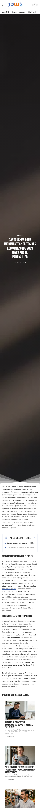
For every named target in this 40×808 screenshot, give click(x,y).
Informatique (12, 703)
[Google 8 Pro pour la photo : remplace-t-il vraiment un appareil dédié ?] (20, 798)
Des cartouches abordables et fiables (20, 543)
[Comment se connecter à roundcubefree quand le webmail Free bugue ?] (20, 710)
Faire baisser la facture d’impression (20, 548)
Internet (20, 235)
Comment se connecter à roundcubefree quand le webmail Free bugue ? (19, 725)
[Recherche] (30, 5)
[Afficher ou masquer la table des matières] (33, 538)
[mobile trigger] (4, 5)
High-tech (11, 748)
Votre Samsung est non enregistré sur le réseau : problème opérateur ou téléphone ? (20, 770)
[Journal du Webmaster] (15, 5)
